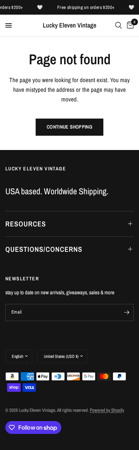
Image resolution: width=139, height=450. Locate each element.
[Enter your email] (126, 312)
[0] (129, 25)
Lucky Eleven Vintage (69, 25)
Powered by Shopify (107, 410)
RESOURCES (25, 224)
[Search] (118, 25)
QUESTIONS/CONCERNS (43, 249)
